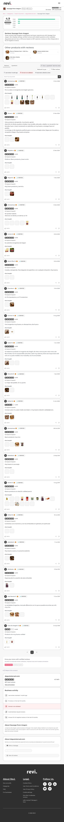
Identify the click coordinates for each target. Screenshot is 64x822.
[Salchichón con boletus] (27, 504)
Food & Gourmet (19, 13)
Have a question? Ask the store (51, 65)
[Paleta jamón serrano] (12, 417)
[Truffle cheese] (17, 504)
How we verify (7, 783)
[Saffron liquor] (7, 642)
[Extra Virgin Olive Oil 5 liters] (7, 499)
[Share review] (56, 108)
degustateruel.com (30, 13)
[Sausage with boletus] (42, 499)
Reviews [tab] (6, 65)
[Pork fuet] (7, 614)
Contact (30, 8)
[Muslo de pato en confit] (7, 250)
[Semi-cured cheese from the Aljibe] (17, 363)
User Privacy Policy (28, 789)
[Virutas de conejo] (32, 499)
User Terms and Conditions (31, 786)
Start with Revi (8, 664)
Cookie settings (27, 792)
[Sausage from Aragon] (7, 97)
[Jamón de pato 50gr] (47, 499)
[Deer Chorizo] (47, 97)
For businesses (7, 792)
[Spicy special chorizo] (32, 102)
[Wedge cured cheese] (7, 332)
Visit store (10, 750)
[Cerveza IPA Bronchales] (22, 97)
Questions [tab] (14, 65)
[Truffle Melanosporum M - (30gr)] (27, 102)
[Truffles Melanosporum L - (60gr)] (7, 390)
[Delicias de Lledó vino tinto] (27, 97)
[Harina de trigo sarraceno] (12, 332)
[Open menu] (59, 3)
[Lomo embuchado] (17, 139)
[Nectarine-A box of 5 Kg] (12, 250)
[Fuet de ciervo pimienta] (12, 102)
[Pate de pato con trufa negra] (12, 499)
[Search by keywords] (59, 76)
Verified (22, 81)
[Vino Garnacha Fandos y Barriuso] (12, 97)
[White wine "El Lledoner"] (42, 97)
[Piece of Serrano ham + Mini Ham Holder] (17, 444)
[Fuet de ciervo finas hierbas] (17, 102)
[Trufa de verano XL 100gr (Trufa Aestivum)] (12, 304)
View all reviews (10, 684)
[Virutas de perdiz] (12, 642)
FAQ (4, 789)
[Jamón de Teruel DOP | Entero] (12, 139)
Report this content (11, 670)
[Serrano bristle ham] (7, 471)
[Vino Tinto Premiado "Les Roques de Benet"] (37, 97)
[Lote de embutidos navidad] (22, 444)
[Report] (59, 108)
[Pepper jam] (27, 499)
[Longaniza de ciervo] (52, 97)
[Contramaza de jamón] (17, 614)
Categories (10, 13)
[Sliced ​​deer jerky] (22, 102)
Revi (4, 13)
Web (24, 8)
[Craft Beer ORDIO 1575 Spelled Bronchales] (17, 97)
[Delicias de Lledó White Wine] (32, 97)
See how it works (18, 664)
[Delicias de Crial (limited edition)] (12, 444)
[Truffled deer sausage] (7, 102)
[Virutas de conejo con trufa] (37, 499)
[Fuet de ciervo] (17, 223)
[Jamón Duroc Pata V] (7, 558)
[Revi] (7, 3)
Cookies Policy (27, 783)
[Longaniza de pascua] (12, 194)
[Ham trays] (7, 531)
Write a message (13, 745)
